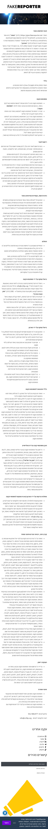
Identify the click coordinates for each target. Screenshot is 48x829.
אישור (6, 823)
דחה (14, 823)
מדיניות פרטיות (40, 768)
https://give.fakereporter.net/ (31, 35)
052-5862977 (33, 714)
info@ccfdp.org (22, 286)
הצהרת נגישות (41, 773)
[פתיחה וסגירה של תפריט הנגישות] (5, 813)
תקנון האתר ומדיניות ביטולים (37, 764)
